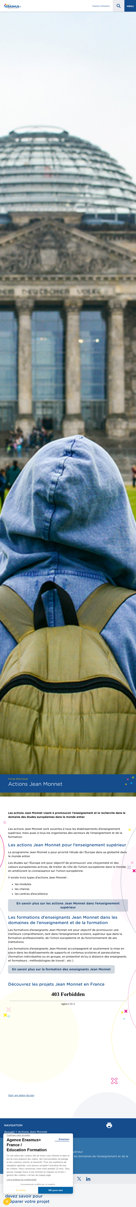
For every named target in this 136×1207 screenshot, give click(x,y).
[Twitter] (79, 1179)
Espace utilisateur (101, 6)
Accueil (9, 1131)
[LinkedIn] (88, 1179)
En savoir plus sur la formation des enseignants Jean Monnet (61, 969)
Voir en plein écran (21, 1095)
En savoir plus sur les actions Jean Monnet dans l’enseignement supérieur (68, 905)
